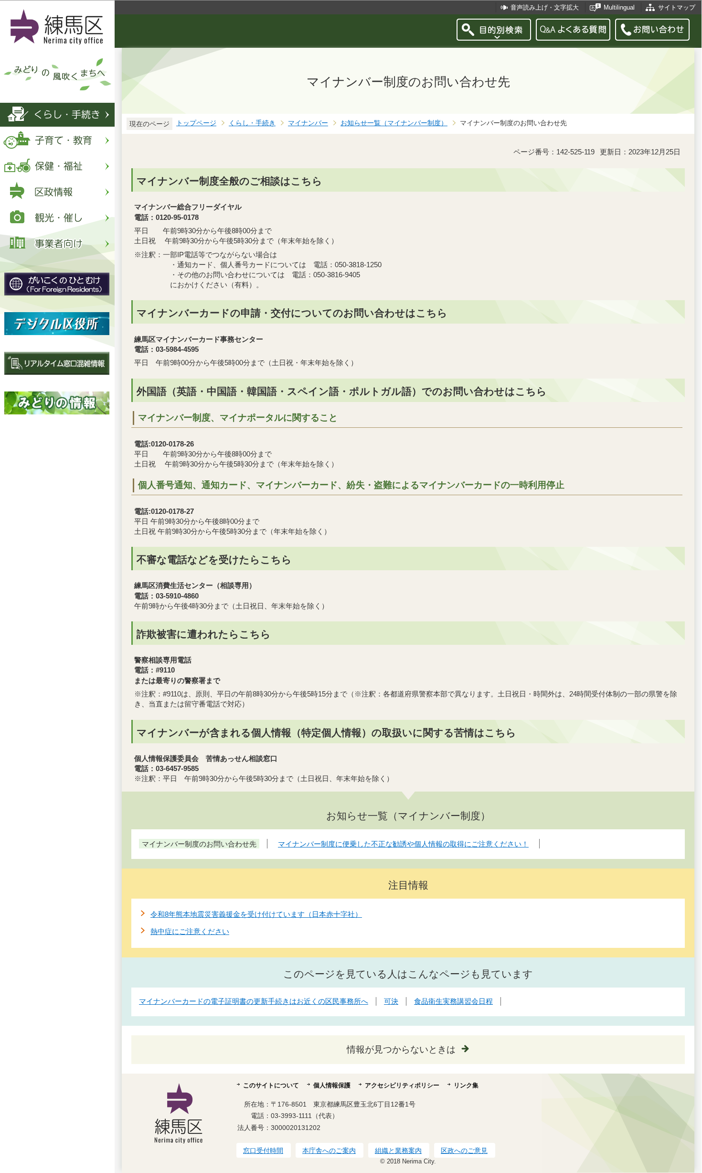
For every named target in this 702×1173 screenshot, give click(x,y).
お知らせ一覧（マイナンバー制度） (393, 123)
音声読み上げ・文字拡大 (545, 7)
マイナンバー (308, 123)
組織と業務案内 (398, 1150)
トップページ (196, 123)
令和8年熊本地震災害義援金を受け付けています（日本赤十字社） (256, 914)
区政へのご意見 (464, 1150)
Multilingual (619, 7)
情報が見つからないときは (401, 1049)
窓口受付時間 (263, 1150)
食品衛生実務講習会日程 (453, 1001)
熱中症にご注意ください (189, 931)
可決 (391, 1001)
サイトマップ (676, 7)
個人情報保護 (332, 1085)
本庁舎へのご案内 (329, 1150)
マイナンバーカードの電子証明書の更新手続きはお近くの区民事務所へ (253, 1001)
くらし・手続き (252, 123)
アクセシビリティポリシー (402, 1085)
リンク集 (466, 1085)
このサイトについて (271, 1085)
